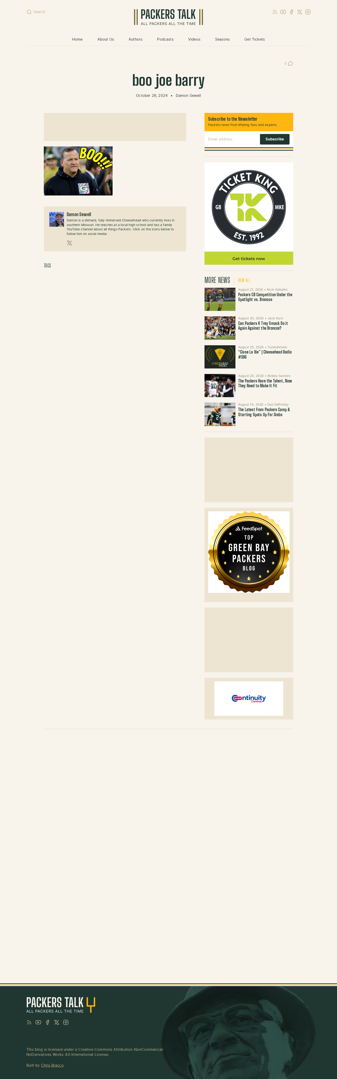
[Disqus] (168, 797)
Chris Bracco (52, 1065)
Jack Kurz (275, 318)
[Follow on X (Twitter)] (69, 243)
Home (77, 39)
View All (244, 280)
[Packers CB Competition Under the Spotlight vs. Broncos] (219, 299)
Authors (135, 39)
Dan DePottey (278, 404)
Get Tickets (254, 39)
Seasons (222, 39)
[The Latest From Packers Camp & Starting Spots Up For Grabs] (219, 414)
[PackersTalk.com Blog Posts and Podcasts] (168, 17)
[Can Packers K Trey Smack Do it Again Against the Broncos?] (219, 328)
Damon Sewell (188, 96)
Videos (194, 39)
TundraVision (277, 347)
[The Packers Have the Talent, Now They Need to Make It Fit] (219, 385)
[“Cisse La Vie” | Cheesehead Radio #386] (219, 356)
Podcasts (165, 39)
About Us (105, 39)
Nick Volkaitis (277, 289)
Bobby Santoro (279, 376)
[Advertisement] (114, 127)
